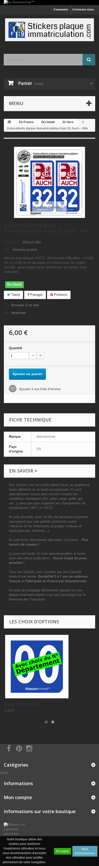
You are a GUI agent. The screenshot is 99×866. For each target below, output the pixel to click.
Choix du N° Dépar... (22, 704)
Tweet (15, 295)
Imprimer (18, 313)
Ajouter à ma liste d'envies (39, 389)
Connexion (61, 9)
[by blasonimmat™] (49, 2)
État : (8, 250)
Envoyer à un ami (25, 305)
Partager (36, 295)
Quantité (15, 348)
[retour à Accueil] (9, 122)
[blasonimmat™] (49, 29)
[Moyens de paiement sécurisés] (16, 829)
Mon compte (18, 797)
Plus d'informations (84, 851)
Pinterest (60, 295)
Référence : (12, 242)
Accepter (62, 851)
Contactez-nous (83, 9)
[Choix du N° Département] (37, 666)
